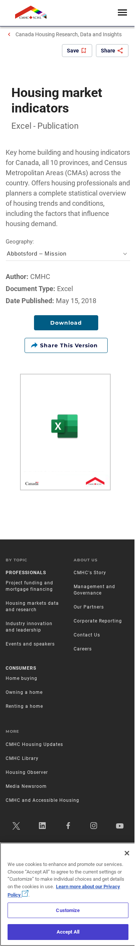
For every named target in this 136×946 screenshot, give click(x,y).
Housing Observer (27, 772)
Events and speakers (30, 644)
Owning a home (24, 692)
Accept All (68, 932)
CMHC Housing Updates (34, 744)
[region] (68, 894)
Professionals (26, 572)
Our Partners (89, 607)
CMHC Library (22, 758)
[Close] (127, 853)
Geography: (36, 248)
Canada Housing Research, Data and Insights (68, 34)
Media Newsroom (26, 786)
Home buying (21, 678)
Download (66, 323)
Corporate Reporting (98, 621)
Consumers (21, 668)
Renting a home (24, 706)
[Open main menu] (122, 13)
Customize (68, 910)
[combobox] (68, 253)
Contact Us (87, 635)
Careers (83, 649)
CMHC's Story (90, 572)
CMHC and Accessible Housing (42, 800)
